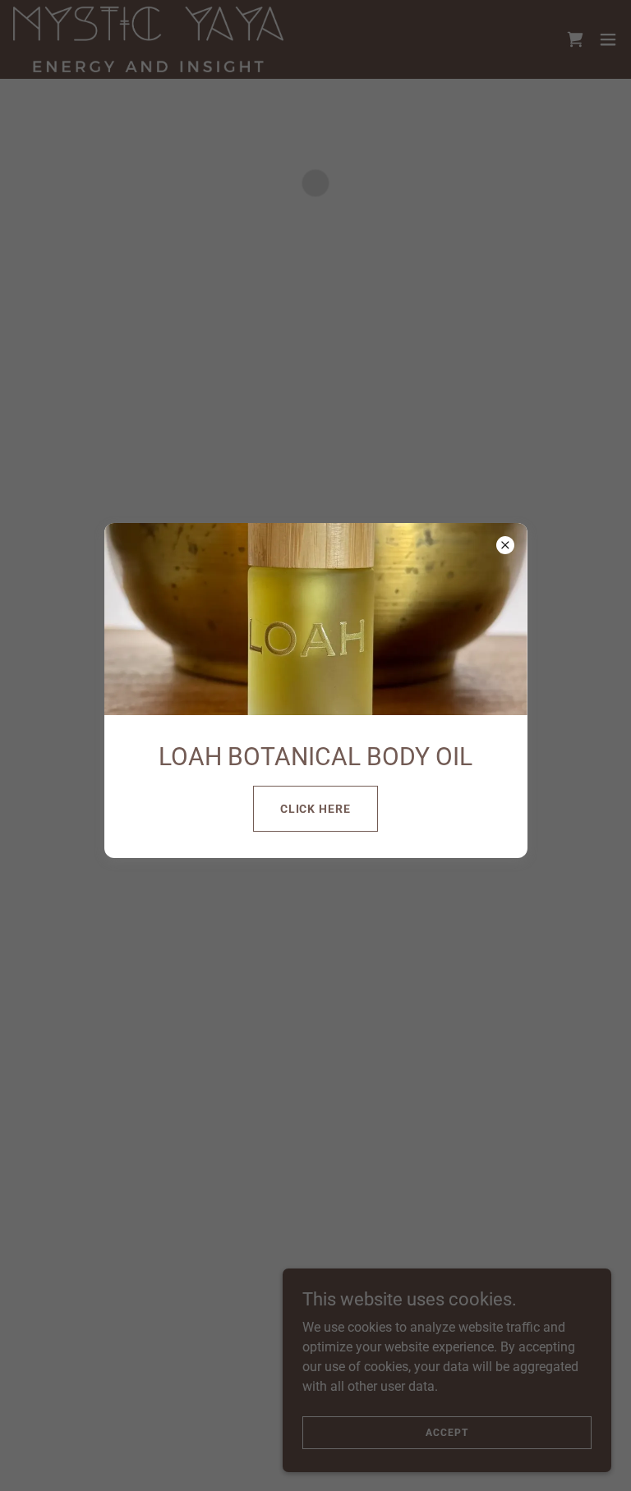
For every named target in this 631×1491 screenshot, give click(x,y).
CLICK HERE (316, 808)
